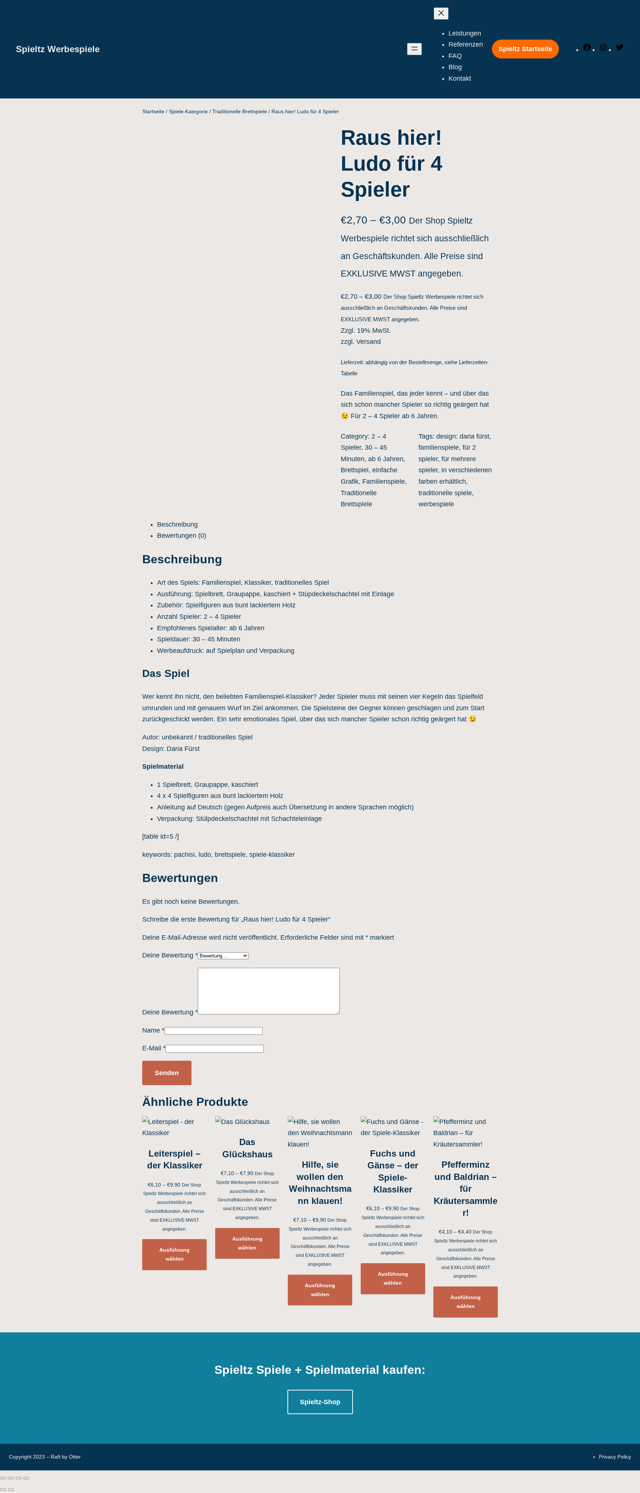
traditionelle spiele (445, 493)
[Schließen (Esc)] (3, 1478)
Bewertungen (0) (181, 535)
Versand (368, 341)
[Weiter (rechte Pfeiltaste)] (11, 1490)
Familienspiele (383, 481)
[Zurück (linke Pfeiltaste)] (3, 1490)
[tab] (327, 524)
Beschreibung (177, 524)
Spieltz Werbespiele (58, 49)
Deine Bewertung (170, 955)
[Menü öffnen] (414, 49)
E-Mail (154, 1048)
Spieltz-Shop (320, 1402)
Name (153, 1030)
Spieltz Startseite (525, 49)
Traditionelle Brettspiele (239, 111)
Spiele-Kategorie (188, 111)
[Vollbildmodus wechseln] (18, 1478)
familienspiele (439, 447)
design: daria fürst (462, 436)
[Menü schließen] (441, 13)
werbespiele (436, 504)
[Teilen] (11, 1478)
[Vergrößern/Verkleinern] (26, 1478)
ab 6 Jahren (385, 459)
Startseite (153, 111)
